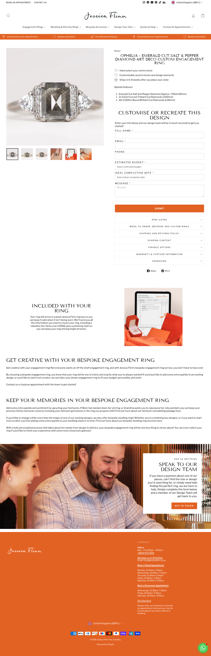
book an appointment (33, 384)
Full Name (124, 130)
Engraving (159, 261)
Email (120, 141)
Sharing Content (159, 240)
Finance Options (159, 247)
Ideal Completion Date (134, 172)
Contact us (12, 384)
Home (117, 51)
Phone (120, 151)
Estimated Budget (130, 162)
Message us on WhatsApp (150, 557)
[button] (203, 648)
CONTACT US (40, 2)
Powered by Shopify (105, 644)
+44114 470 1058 (145, 552)
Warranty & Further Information (159, 254)
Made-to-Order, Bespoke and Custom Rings (159, 226)
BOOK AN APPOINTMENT (18, 2)
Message (122, 183)
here (159, 420)
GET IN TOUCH (184, 506)
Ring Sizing (159, 220)
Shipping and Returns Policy (159, 233)
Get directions (144, 600)
